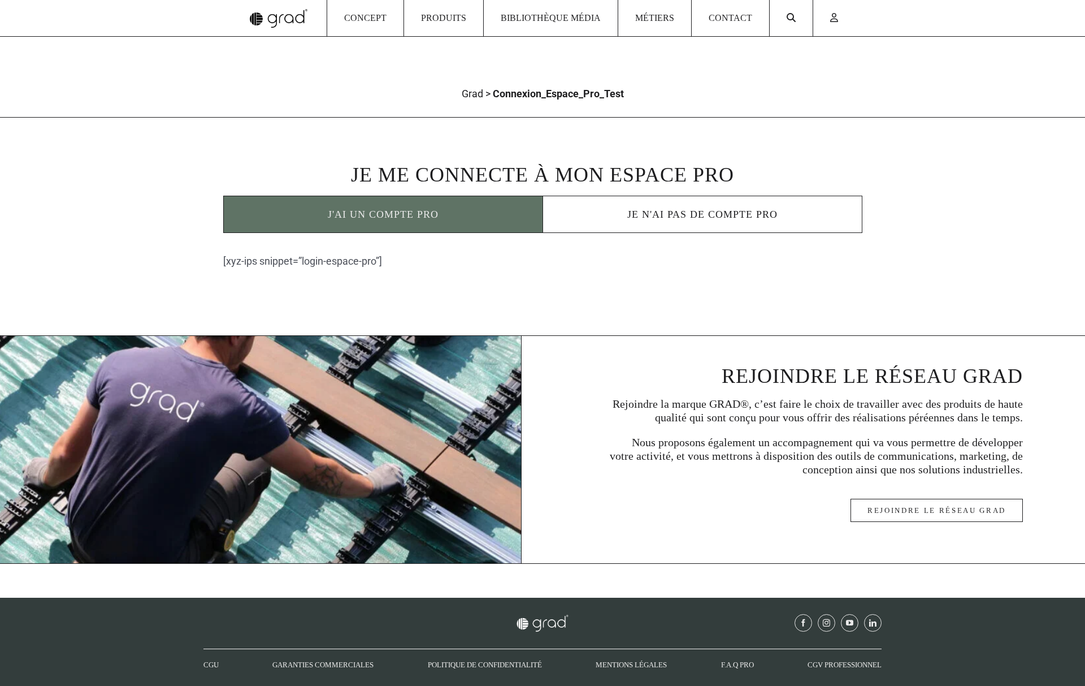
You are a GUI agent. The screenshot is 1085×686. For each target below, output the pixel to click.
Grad (472, 94)
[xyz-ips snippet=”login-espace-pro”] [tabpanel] (302, 261)
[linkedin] (873, 623)
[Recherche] (791, 18)
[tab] (383, 214)
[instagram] (826, 623)
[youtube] (849, 623)
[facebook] (803, 623)
